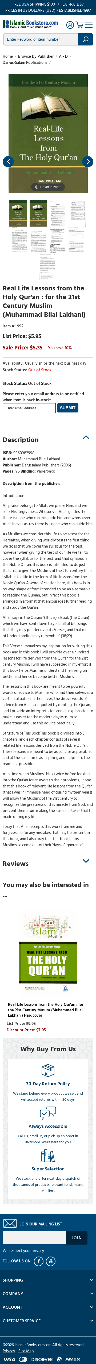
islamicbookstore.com (31, 24)
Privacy (9, 1351)
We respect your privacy (23, 1251)
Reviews (16, 863)
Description (21, 439)
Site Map (26, 1351)
